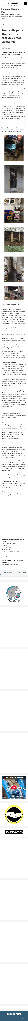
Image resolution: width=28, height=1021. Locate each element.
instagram (11, 1014)
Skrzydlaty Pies (6, 48)
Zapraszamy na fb (5, 73)
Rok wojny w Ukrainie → (22, 572)
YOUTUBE (14, 1014)
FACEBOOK (8, 1014)
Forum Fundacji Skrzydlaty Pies (19, 1014)
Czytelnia (11, 568)
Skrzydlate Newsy (17, 568)
